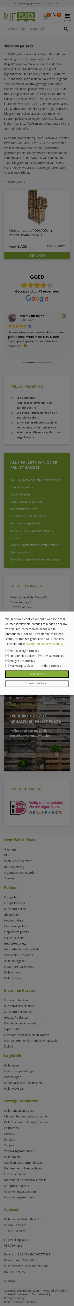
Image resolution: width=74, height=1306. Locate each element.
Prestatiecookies (53, 656)
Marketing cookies (21, 665)
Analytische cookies (22, 660)
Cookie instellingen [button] (37, 683)
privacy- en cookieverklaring (44, 644)
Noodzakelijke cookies (24, 651)
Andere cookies (51, 665)
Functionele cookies (22, 656)
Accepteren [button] (37, 674)
